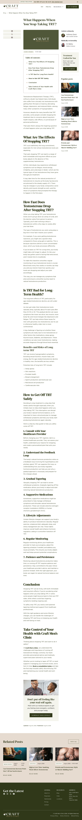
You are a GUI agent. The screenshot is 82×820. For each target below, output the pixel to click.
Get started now (41, 416)
